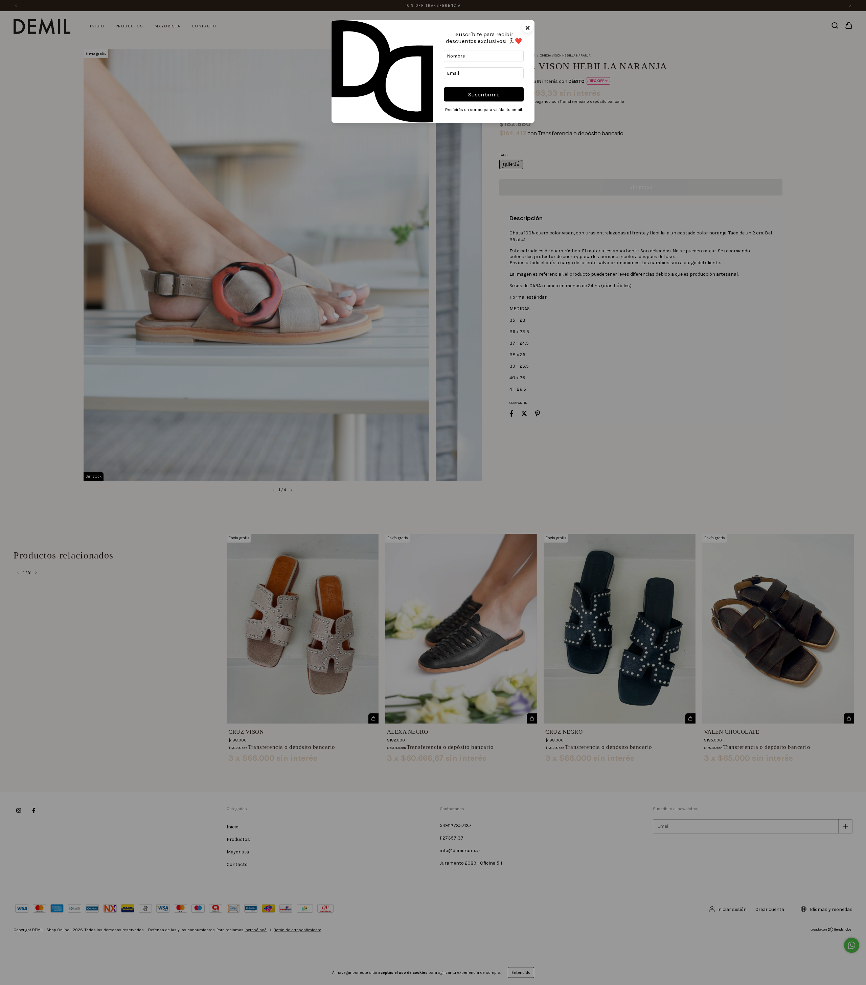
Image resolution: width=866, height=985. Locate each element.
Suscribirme (484, 94)
